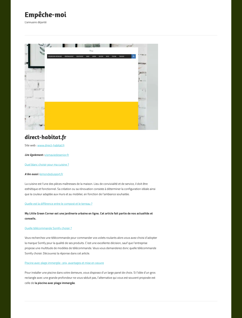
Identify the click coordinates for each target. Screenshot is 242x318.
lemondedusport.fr (51, 174)
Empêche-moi (45, 14)
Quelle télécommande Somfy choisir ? (48, 228)
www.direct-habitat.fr (51, 145)
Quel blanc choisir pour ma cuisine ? (47, 164)
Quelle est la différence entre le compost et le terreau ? (58, 203)
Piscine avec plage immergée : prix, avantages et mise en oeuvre (64, 263)
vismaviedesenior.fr (57, 155)
